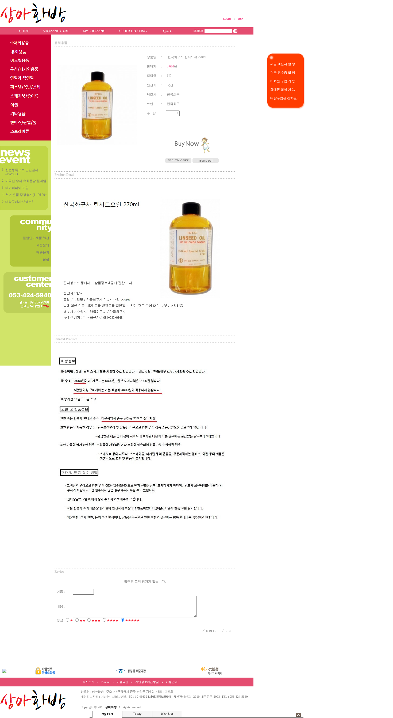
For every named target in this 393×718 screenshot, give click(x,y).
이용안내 (172, 682)
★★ (82, 620)
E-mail (105, 682)
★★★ (96, 620)
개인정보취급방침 (147, 682)
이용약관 (122, 682)
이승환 (105, 696)
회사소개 (88, 682)
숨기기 (298, 715)
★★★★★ (132, 620)
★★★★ (113, 620)
